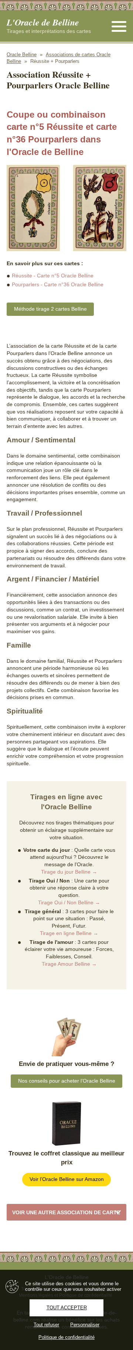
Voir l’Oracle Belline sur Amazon (67, 1179)
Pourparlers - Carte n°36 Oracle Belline (57, 284)
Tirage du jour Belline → (69, 872)
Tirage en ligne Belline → (69, 933)
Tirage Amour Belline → (69, 964)
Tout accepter (67, 1307)
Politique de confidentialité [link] (66, 1337)
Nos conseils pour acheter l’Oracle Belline (66, 1081)
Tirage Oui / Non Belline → (69, 902)
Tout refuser (46, 1324)
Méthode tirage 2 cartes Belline (50, 309)
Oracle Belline (22, 54)
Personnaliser (84, 1324)
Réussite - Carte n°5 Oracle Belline (52, 276)
